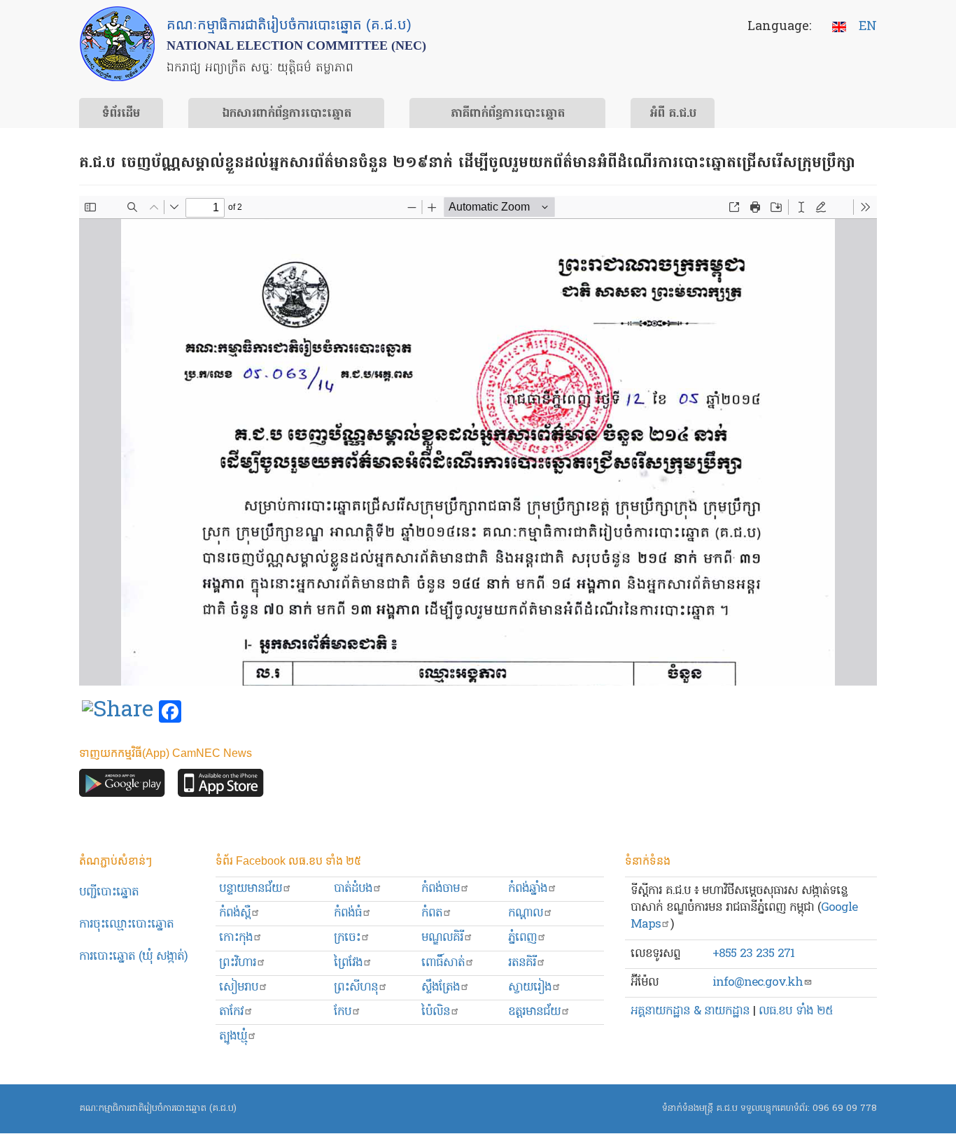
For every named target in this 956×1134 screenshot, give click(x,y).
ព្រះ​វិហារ (237, 963)
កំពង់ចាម (440, 889)
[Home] (117, 44)
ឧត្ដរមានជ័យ (534, 1012)
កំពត (431, 913)
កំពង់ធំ (348, 913)
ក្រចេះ (347, 938)
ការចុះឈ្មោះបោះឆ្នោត (126, 924)
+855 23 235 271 (753, 954)
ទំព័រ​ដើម (121, 114)
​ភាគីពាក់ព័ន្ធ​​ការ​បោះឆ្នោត (508, 114)
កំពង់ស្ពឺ (235, 913)
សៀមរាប (238, 987)
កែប (342, 1012)
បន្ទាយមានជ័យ (250, 889)
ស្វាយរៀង (529, 987)
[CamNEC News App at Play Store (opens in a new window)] (122, 786)
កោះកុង (236, 938)
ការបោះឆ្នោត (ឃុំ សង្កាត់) (133, 956)
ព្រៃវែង (348, 963)
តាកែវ (231, 1012)
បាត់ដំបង (353, 889)
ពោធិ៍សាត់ (443, 963)
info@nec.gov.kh (757, 982)
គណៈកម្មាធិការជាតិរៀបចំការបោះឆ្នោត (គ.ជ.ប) (158, 1108)
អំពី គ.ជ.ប (672, 114)
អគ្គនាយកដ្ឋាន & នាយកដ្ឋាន (690, 1011)
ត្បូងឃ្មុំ (233, 1036)
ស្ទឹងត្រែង (440, 987)
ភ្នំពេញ (522, 938)
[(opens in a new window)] (117, 712)
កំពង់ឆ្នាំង (527, 889)
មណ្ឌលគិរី (442, 938)
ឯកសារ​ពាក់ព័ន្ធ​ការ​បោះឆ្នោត (286, 114)
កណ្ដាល (525, 913)
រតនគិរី (522, 963)
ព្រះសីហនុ (356, 987)
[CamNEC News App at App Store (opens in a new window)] (221, 786)
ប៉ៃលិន (435, 1012)
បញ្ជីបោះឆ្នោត (109, 892)
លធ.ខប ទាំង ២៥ (796, 1011)
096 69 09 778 (845, 1108)
